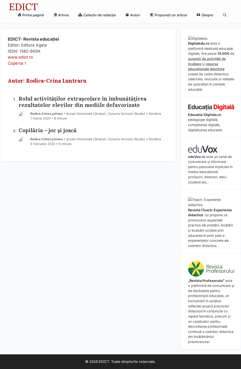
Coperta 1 (17, 63)
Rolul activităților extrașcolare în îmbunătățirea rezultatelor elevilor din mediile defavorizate (82, 101)
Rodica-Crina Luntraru (46, 113)
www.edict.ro (20, 57)
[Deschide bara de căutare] (225, 15)
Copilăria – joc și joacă (47, 130)
